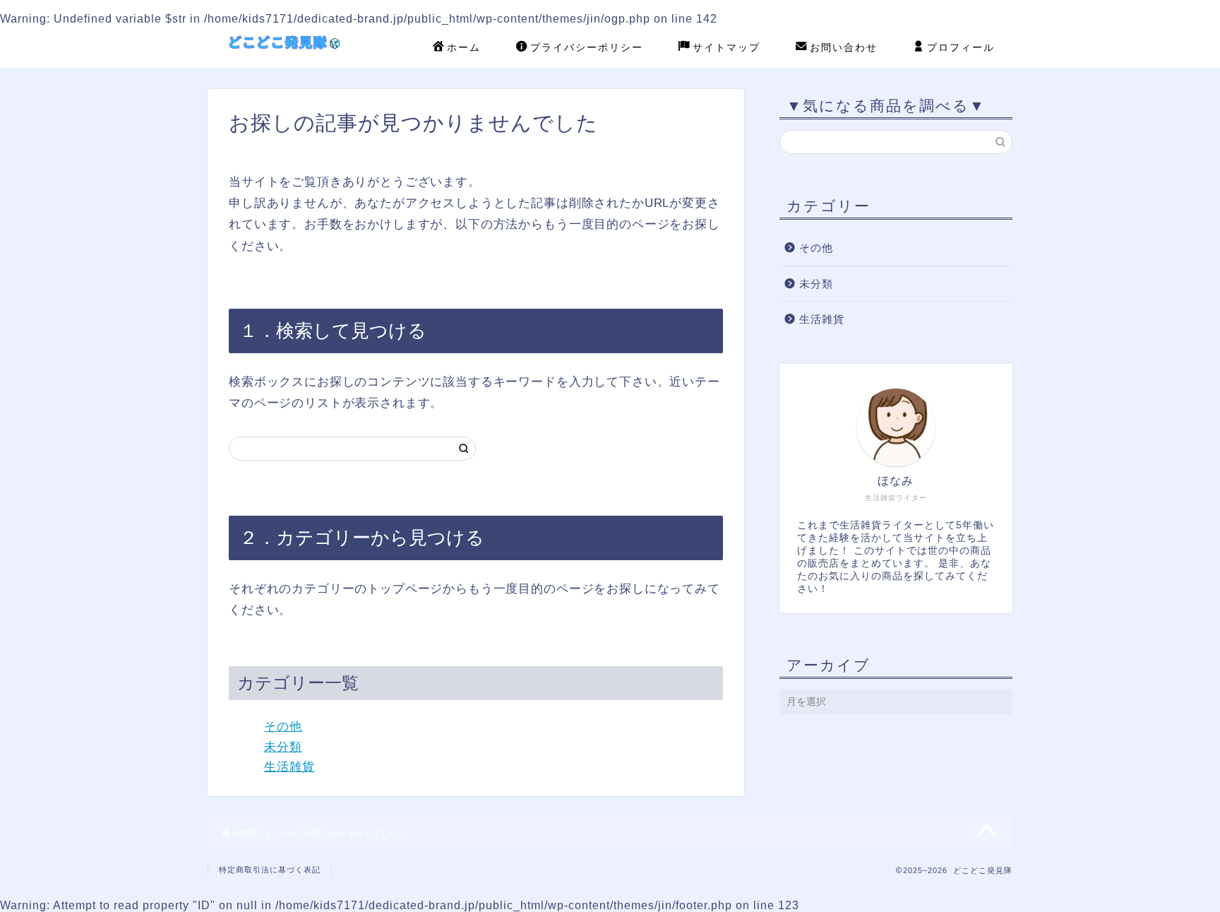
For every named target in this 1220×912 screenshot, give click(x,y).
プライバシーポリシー (586, 47)
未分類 (283, 747)
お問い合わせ (844, 47)
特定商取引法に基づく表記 (270, 869)
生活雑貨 (289, 767)
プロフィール (961, 47)
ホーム (464, 47)
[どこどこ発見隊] (289, 59)
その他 (283, 726)
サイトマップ (726, 47)
